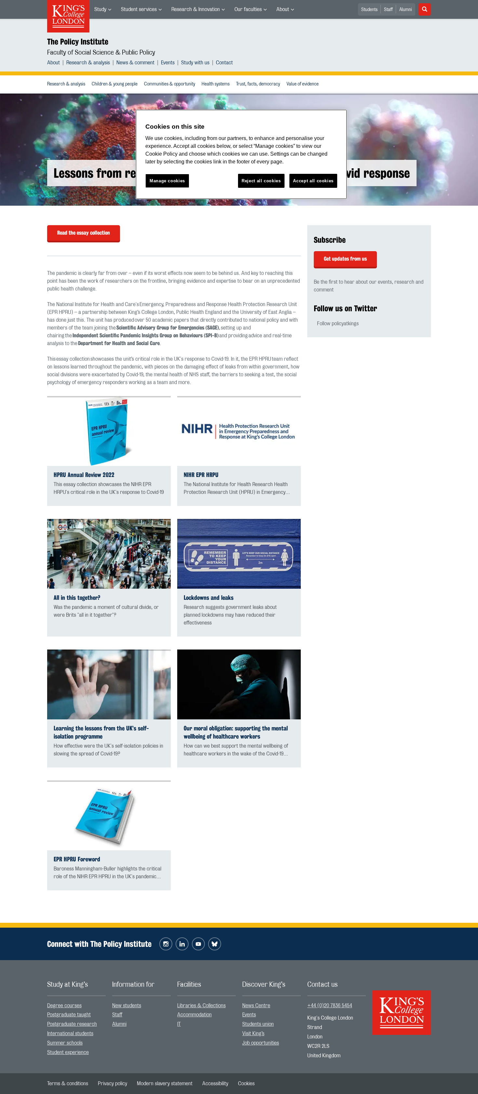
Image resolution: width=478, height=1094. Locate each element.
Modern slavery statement (165, 1083)
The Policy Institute (77, 41)
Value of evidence (302, 84)
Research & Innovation (195, 9)
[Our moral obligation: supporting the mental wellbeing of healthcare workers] (239, 684)
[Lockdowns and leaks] (239, 554)
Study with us (195, 62)
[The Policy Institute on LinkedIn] (182, 943)
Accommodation (194, 1014)
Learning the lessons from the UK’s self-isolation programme (101, 732)
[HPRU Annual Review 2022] (109, 431)
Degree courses (64, 1005)
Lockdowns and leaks (208, 598)
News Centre (256, 1005)
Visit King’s (253, 1033)
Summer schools (65, 1043)
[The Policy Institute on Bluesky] (214, 943)
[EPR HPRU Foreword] (109, 815)
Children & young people (115, 84)
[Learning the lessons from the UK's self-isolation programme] (109, 684)
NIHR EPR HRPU (201, 475)
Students (369, 9)
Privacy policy (112, 1083)
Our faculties (248, 9)
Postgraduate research (72, 1024)
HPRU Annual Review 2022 (84, 475)
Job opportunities (260, 1043)
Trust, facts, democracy (258, 84)
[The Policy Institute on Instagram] (165, 943)
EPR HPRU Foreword (77, 859)
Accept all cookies (313, 180)
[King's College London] (401, 1007)
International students (70, 1033)
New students (126, 1005)
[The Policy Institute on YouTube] (198, 943)
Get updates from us (345, 259)
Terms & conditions (67, 1083)
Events (168, 62)
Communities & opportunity (169, 84)
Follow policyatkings (338, 323)
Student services (139, 9)
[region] (241, 154)
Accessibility (215, 1083)
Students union (258, 1024)
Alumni (405, 9)
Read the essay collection (83, 233)
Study (100, 9)
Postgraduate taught (69, 1014)
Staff (388, 9)
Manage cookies (167, 180)
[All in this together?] (109, 554)
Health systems (216, 84)
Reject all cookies (261, 180)
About (282, 9)
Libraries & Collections (201, 1005)
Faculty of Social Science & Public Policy (101, 52)
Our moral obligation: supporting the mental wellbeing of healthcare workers (236, 732)
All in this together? (77, 598)
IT (179, 1024)
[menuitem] (102, 9)
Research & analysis (88, 62)
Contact (224, 62)
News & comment (135, 62)
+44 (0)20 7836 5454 (329, 1005)
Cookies (246, 1083)
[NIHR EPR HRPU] (239, 431)
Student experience (68, 1052)
